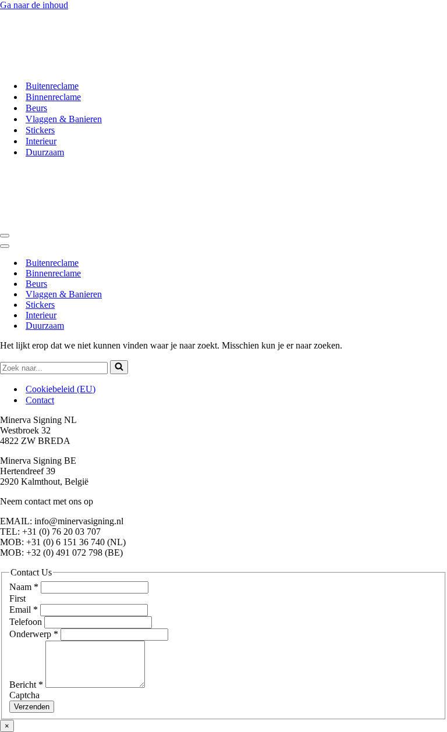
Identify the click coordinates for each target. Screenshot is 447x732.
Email (23, 609)
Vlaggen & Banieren (64, 119)
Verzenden (31, 706)
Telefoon (26, 622)
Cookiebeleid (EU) (60, 389)
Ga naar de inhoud (34, 5)
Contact (40, 400)
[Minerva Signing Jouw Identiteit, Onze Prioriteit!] (86, 65)
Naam (23, 587)
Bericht (26, 685)
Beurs (36, 108)
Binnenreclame (53, 97)
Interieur (41, 141)
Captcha (24, 695)
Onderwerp (33, 634)
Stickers (40, 130)
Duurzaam (45, 152)
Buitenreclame (52, 86)
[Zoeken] (119, 367)
